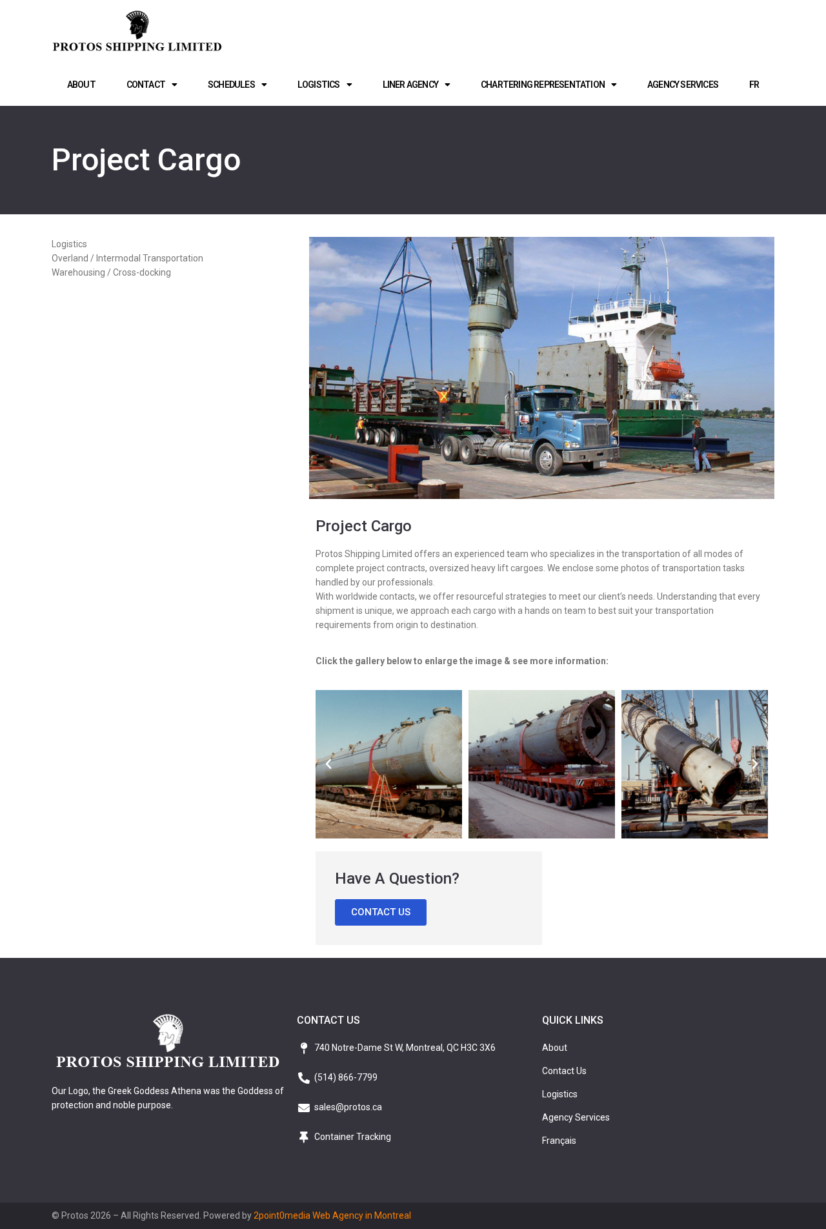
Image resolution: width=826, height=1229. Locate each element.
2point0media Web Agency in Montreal (332, 1215)
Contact (145, 84)
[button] (328, 764)
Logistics (318, 84)
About (81, 84)
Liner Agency (410, 84)
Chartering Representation (543, 84)
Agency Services (682, 84)
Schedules (231, 84)
